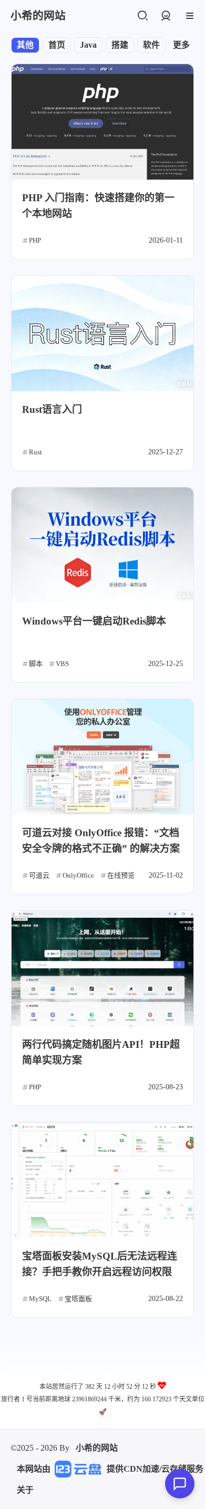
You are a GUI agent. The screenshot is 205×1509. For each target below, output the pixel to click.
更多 (181, 44)
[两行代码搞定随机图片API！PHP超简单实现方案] (102, 968)
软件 (151, 44)
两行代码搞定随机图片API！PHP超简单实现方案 (101, 1052)
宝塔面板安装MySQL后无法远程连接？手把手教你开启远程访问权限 (99, 1264)
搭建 (119, 44)
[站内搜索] (142, 16)
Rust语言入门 (52, 409)
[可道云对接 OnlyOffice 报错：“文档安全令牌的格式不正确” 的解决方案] (102, 757)
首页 (56, 44)
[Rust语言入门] (102, 333)
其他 (25, 44)
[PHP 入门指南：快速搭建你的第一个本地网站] (102, 122)
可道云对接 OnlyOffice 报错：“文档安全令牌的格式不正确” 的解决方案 (101, 840)
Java (88, 44)
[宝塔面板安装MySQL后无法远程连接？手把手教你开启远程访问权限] (102, 1180)
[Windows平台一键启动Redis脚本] (102, 545)
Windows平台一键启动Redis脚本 (94, 621)
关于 (25, 1489)
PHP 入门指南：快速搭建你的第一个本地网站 (98, 205)
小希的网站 (97, 1447)
